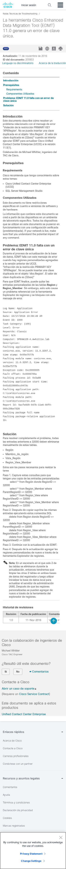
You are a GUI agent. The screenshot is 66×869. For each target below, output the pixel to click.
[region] (33, 850)
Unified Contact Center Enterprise (24, 714)
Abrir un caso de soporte (18, 688)
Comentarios (40, 671)
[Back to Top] (54, 621)
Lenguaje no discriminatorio (17, 63)
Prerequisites (11, 85)
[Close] (60, 837)
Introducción (10, 80)
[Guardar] (41, 48)
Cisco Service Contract (34, 694)
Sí (6, 671)
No (18, 671)
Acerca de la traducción (52, 63)
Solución (8, 105)
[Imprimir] (60, 48)
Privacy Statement (31, 853)
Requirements (14, 89)
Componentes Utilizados (20, 93)
